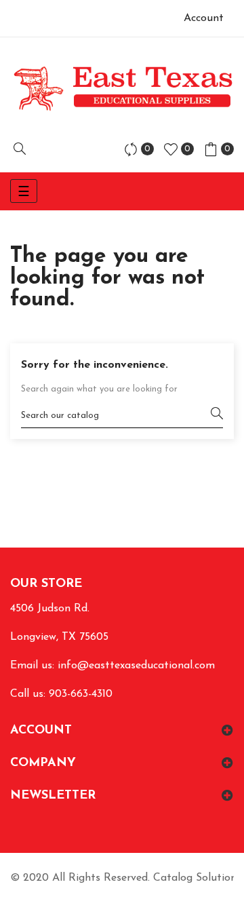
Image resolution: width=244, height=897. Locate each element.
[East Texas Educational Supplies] (122, 88)
